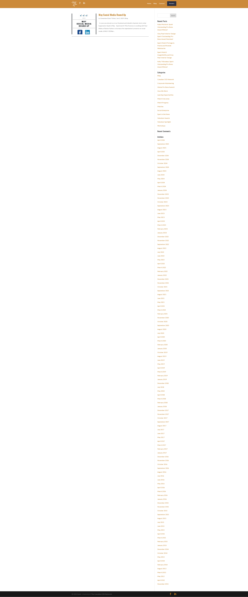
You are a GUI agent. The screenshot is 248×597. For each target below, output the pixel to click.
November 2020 (163, 318)
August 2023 (161, 209)
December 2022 (163, 236)
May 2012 (160, 576)
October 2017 (162, 418)
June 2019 (160, 360)
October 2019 (162, 352)
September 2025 (163, 144)
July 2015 (160, 522)
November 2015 (163, 507)
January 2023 (162, 233)
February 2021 (162, 314)
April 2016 (161, 487)
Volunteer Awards (163, 118)
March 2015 (161, 538)
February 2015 (162, 541)
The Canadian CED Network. (101, 594)
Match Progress (163, 102)
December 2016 (163, 457)
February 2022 (162, 271)
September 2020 (163, 325)
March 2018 (161, 399)
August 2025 (161, 148)
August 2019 (161, 356)
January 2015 (162, 545)
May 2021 (160, 302)
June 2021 (160, 298)
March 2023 (161, 225)
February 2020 (162, 345)
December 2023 (163, 194)
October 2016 (162, 464)
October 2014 (162, 553)
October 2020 (162, 321)
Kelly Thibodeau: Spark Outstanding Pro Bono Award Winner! (165, 64)
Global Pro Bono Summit (166, 87)
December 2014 (163, 549)
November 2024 (163, 159)
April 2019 (161, 368)
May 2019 (160, 364)
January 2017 (162, 453)
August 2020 (161, 329)
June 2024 (160, 175)
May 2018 (160, 391)
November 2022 (163, 240)
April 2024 (161, 182)
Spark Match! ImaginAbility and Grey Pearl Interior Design (165, 55)
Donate (171, 3)
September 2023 (163, 206)
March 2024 (161, 186)
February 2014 (162, 565)
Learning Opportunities (165, 95)
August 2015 (161, 518)
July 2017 (160, 429)
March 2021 (161, 310)
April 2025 (161, 152)
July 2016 (160, 476)
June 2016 (160, 480)
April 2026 (161, 140)
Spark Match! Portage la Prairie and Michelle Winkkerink (165, 45)
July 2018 (160, 387)
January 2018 (162, 406)
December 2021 (163, 279)
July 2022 (160, 252)
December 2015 (163, 503)
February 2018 (162, 402)
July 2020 (160, 333)
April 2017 (161, 441)
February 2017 (162, 449)
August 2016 (161, 472)
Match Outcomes (163, 99)
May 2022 (160, 260)
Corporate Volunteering (165, 83)
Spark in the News (163, 114)
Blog (155, 3)
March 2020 (161, 341)
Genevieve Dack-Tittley (108, 18)
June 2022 (160, 256)
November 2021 (163, 283)
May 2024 (160, 179)
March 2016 (161, 491)
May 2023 (160, 217)
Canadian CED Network (165, 79)
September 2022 (163, 244)
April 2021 (161, 306)
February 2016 (162, 495)
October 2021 (162, 287)
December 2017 (163, 410)
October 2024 (162, 163)
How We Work (162, 91)
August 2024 (161, 171)
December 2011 (163, 584)
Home (149, 3)
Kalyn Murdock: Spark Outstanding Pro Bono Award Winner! (165, 27)
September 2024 (163, 167)
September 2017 (163, 422)
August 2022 (161, 248)
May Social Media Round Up (112, 15)
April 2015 (161, 534)
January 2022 (162, 275)
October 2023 (162, 202)
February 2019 (162, 375)
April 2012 (161, 580)
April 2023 (161, 221)
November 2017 (163, 414)
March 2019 (161, 372)
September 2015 (163, 514)
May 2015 (160, 530)
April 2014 (161, 561)
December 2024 (163, 155)
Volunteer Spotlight (164, 122)
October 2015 (162, 510)
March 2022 (161, 267)
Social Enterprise (163, 110)
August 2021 (161, 294)
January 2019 (162, 379)
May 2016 (160, 484)
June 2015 (160, 526)
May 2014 (160, 557)
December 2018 (163, 383)
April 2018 (161, 395)
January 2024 (162, 190)
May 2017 (160, 437)
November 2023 (163, 198)
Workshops (161, 126)
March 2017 (161, 445)
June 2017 (160, 433)
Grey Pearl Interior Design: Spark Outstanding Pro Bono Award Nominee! (166, 36)
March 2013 (161, 572)
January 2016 (162, 499)
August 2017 (161, 426)
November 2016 (163, 460)
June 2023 (160, 213)
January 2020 (162, 348)
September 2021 (163, 291)
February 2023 (162, 229)
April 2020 (161, 337)
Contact (162, 3)
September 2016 (163, 468)
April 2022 (161, 263)
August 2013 (161, 568)
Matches (160, 106)
